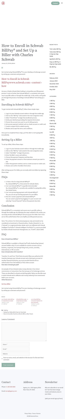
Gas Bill (52, 132)
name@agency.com (11, 391)
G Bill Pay (52, 129)
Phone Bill (52, 161)
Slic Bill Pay (53, 67)
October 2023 (54, 86)
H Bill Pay (52, 135)
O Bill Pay (52, 155)
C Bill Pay (52, 115)
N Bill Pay (52, 152)
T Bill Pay (52, 172)
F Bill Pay (52, 126)
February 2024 (54, 78)
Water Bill (52, 186)
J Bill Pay (52, 141)
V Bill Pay (52, 180)
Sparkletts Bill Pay (55, 59)
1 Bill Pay (52, 101)
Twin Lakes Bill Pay (55, 49)
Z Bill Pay (52, 195)
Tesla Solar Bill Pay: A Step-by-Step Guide (55, 54)
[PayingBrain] (3, 3)
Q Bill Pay (52, 163)
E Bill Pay (52, 121)
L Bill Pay (52, 146)
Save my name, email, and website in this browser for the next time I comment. (23, 359)
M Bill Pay (52, 149)
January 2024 (53, 81)
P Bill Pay (52, 158)
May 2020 (52, 89)
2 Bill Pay (52, 103)
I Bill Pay (52, 138)
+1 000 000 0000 (10, 387)
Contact (55, 3)
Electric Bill (53, 123)
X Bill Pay (52, 189)
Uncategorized (54, 178)
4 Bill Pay (52, 106)
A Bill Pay (52, 109)
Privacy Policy (28, 413)
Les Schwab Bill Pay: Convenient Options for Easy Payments (36, 301)
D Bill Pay (52, 118)
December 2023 (54, 84)
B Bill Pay (52, 112)
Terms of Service (36, 413)
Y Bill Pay (52, 192)
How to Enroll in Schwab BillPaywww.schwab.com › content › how (22, 83)
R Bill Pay (52, 166)
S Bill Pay (5, 310)
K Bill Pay (52, 143)
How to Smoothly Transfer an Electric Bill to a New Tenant (18, 314)
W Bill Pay (52, 183)
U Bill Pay (52, 175)
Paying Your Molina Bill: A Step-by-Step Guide (14, 312)
